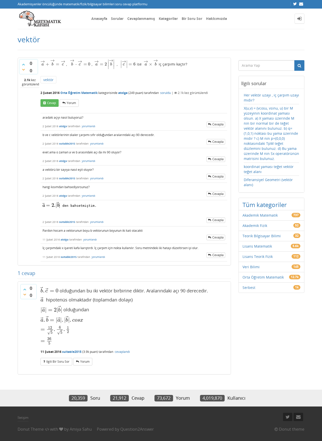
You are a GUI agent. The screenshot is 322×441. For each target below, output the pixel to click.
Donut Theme (31, 429)
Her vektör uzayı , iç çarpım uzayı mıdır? (271, 98)
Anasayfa (99, 18)
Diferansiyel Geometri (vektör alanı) (268, 182)
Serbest (249, 287)
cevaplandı (122, 352)
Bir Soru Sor (192, 18)
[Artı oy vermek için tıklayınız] (23, 64)
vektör (48, 79)
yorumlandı (88, 126)
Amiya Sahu (81, 429)
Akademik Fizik (255, 225)
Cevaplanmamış (141, 18)
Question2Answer (137, 429)
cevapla (218, 124)
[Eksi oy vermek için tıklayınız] (23, 69)
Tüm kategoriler (265, 204)
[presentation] (53, 64)
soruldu (165, 93)
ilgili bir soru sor (57, 361)
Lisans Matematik (257, 246)
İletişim (23, 417)
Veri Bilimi (251, 266)
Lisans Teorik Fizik (258, 256)
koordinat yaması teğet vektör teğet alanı (269, 169)
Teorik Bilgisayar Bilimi (262, 235)
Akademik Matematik (260, 215)
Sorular (117, 18)
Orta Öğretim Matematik (79, 93)
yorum (71, 103)
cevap (51, 103)
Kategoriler (168, 18)
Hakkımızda (216, 18)
